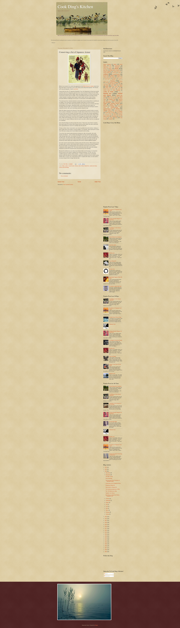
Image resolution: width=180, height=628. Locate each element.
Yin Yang (105, 117)
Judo (119, 83)
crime (119, 72)
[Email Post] (75, 164)
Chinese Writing (106, 72)
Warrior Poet (115, 115)
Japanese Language (114, 82)
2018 (106, 526)
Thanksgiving (110, 111)
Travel (114, 113)
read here (76, 89)
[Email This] (79, 164)
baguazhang (117, 65)
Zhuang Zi (110, 118)
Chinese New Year (117, 71)
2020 (106, 522)
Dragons (119, 75)
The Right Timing (109, 476)
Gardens (114, 78)
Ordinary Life (112, 99)
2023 (106, 516)
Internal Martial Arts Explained (115, 237)
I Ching (106, 82)
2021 (106, 520)
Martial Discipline (112, 245)
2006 (106, 549)
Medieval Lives (112, 373)
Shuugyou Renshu (114, 103)
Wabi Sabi (109, 115)
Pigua (109, 100)
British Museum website (88, 86)
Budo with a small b (115, 70)
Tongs (110, 113)
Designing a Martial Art (110, 485)
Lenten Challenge (116, 90)
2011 (106, 540)
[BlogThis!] (80, 164)
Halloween (113, 79)
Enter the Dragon (112, 356)
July (107, 504)
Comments (107, 576)
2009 (106, 543)
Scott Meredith (118, 102)
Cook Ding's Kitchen (75, 6)
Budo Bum (105, 70)
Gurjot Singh (107, 79)
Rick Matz (66, 164)
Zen (116, 117)
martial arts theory (93, 165)
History (76, 165)
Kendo (121, 86)
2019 (106, 524)
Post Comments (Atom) (68, 184)
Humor (121, 81)
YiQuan (111, 117)
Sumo (104, 107)
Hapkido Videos (106, 81)
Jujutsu (112, 85)
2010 (106, 541)
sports (104, 104)
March (107, 510)
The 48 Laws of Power (110, 112)
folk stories (112, 76)
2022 (106, 518)
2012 (106, 538)
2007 (106, 547)
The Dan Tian (112, 269)
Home (79, 181)
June (107, 506)
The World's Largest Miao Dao (115, 286)
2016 (106, 530)
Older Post (98, 181)
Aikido (114, 64)
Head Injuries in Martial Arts (111, 487)
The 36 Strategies (118, 111)
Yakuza (119, 116)
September (108, 500)
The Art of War (119, 112)
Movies (115, 98)
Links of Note (81, 165)
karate (106, 86)
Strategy (112, 106)
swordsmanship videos (108, 108)
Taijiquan (117, 108)
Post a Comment (64, 176)
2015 (106, 532)
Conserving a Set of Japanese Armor (113, 483)
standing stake (112, 104)
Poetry (113, 100)
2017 (106, 528)
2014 (106, 534)
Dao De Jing (105, 75)
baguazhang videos (107, 67)
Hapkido (119, 79)
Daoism (112, 75)
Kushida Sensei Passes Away (115, 317)
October (107, 498)
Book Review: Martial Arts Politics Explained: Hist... (112, 496)
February (108, 512)
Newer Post (61, 181)
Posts (106, 573)
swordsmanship (114, 107)
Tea (104, 111)
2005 (106, 551)
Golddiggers (120, 78)
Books (110, 68)
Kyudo (113, 88)
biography (117, 67)
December (108, 472)
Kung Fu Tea (117, 87)
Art (110, 65)
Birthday (105, 68)
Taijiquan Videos (107, 110)
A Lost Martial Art (112, 261)
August (107, 502)
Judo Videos (106, 85)
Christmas (114, 72)
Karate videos (114, 86)
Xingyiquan (114, 116)
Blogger (96, 625)
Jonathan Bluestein (112, 83)
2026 (106, 467)
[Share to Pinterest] (84, 164)
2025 (106, 469)
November (108, 474)
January (107, 514)
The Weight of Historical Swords (115, 340)
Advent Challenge (107, 64)
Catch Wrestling (109, 478)
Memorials (112, 96)
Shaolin (105, 103)
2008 (106, 545)
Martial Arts (86, 165)
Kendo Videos (109, 87)
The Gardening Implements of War (113, 489)
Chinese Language (107, 71)
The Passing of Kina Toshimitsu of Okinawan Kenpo (113, 481)
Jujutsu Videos (119, 85)
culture (66, 165)
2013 (106, 536)
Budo (63, 165)
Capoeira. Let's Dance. (110, 493)
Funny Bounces (108, 78)
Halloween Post (112, 324)
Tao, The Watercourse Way (111, 491)
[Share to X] (81, 164)
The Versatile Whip (113, 421)
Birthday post (112, 253)
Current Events (71, 165)
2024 (106, 471)
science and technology (64, 167)
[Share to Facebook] (83, 164)
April (107, 508)
